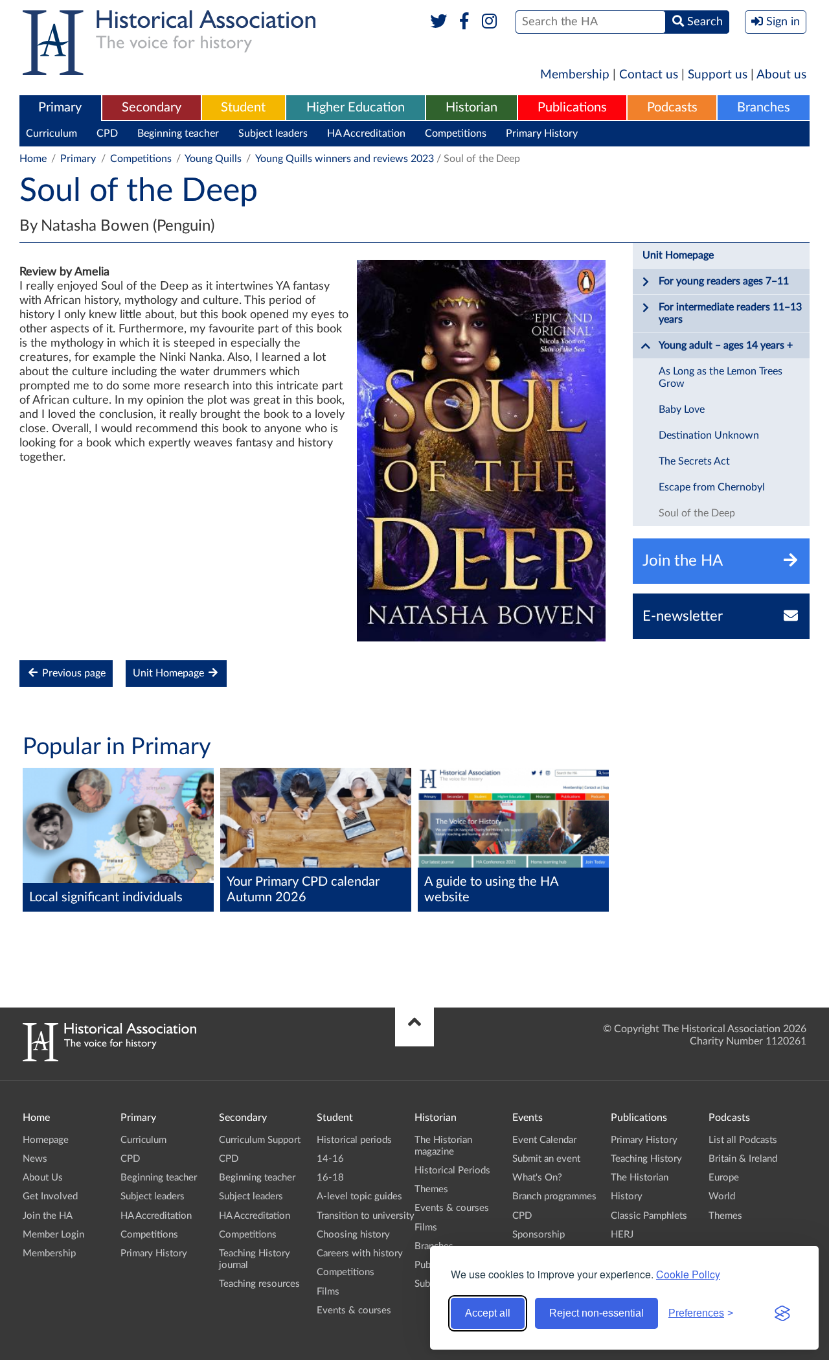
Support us (717, 75)
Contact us (648, 75)
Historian (471, 107)
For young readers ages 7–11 (724, 281)
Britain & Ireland (743, 1159)
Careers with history (360, 1253)
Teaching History (646, 1159)
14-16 (330, 1159)
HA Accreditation (366, 133)
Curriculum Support (260, 1140)
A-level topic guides (359, 1196)
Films (328, 1292)
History (626, 1196)
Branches (763, 107)
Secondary (151, 107)
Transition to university (365, 1216)
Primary (60, 107)
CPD (107, 133)
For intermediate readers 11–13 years (730, 313)
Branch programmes (554, 1196)
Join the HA (48, 1216)
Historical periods (354, 1140)
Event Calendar (544, 1140)
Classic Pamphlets (649, 1216)
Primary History (542, 133)
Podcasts (672, 107)
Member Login (53, 1234)
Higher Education (355, 107)
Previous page (73, 673)
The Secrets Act (694, 461)
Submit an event (546, 1159)
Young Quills (213, 159)
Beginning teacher (178, 133)
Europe (724, 1177)
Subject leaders (273, 133)
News (35, 1159)
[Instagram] (490, 22)
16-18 (330, 1177)
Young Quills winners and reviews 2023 (344, 159)
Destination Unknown (709, 435)
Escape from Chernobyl (712, 487)
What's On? (537, 1177)
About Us (43, 1177)
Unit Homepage (170, 673)
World (722, 1196)
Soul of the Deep (697, 513)
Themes (431, 1189)
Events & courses (354, 1310)
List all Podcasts (743, 1140)
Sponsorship (538, 1234)
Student (243, 107)
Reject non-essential (596, 1313)
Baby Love (682, 409)
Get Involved (50, 1196)
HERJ (622, 1234)
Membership (574, 75)
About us (781, 75)
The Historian (639, 1177)
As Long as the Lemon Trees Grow (720, 377)
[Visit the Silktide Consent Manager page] (782, 1313)
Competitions (455, 133)
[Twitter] (438, 22)
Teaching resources (259, 1284)
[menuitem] (60, 108)
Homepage (46, 1140)
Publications (572, 107)
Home (33, 159)
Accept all (487, 1313)
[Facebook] (464, 22)
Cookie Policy (688, 1274)
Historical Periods (452, 1170)
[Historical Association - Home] (109, 1058)
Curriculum (51, 133)
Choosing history (353, 1234)
